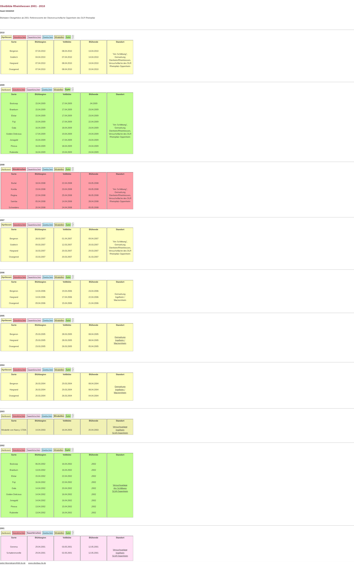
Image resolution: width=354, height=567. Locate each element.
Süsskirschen (19, 37)
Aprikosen (6, 90)
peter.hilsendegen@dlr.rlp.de (12, 563)
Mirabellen (59, 37)
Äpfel (68, 37)
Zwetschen (48, 37)
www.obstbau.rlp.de (37, 563)
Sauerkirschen (34, 37)
